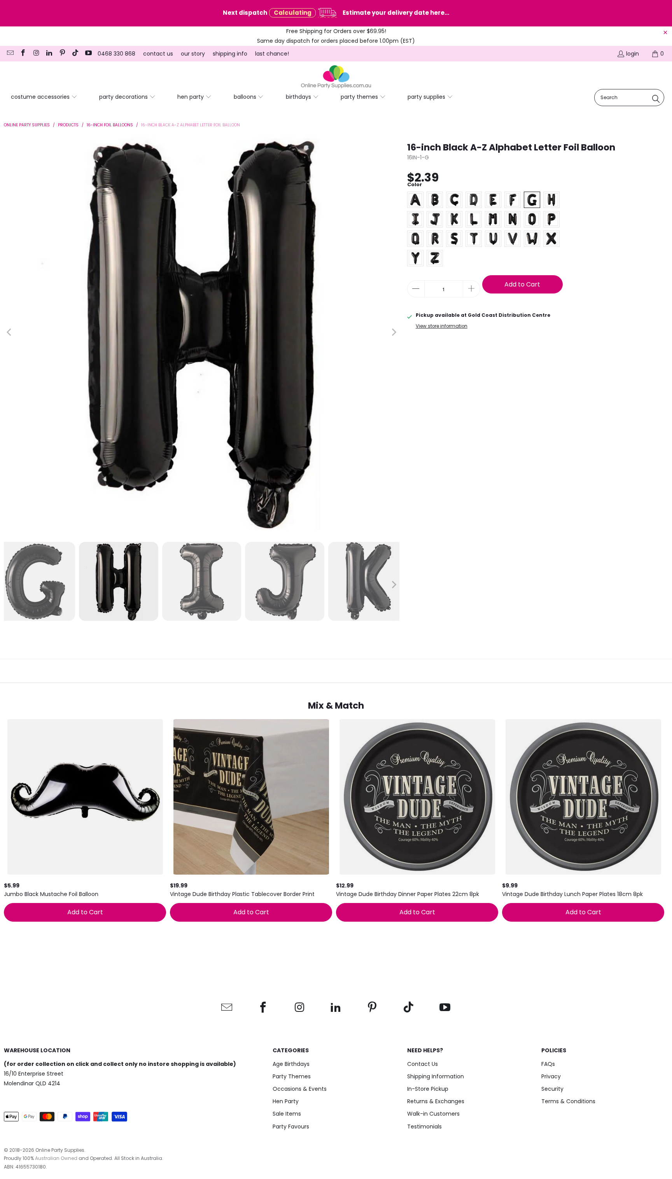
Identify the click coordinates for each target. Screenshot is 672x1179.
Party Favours (291, 1126)
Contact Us (422, 1064)
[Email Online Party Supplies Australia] (10, 54)
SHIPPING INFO (230, 53)
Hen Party (286, 1101)
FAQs (548, 1064)
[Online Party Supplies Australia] (336, 77)
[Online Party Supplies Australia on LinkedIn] (49, 54)
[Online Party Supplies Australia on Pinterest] (62, 54)
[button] (44, 97)
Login (632, 54)
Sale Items (287, 1114)
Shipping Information (435, 1076)
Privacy (551, 1076)
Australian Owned (56, 1158)
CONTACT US (158, 53)
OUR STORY (193, 53)
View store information (441, 326)
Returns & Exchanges (435, 1101)
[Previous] (10, 332)
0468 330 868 (116, 53)
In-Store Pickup (427, 1089)
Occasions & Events (300, 1089)
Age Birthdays (291, 1064)
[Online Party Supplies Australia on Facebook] (23, 54)
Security (552, 1089)
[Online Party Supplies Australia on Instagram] (36, 54)
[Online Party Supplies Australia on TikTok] (75, 54)
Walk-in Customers (433, 1114)
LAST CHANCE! (272, 53)
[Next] (393, 332)
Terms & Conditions (568, 1101)
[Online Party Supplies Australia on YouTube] (88, 54)
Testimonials (424, 1126)
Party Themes (292, 1076)
